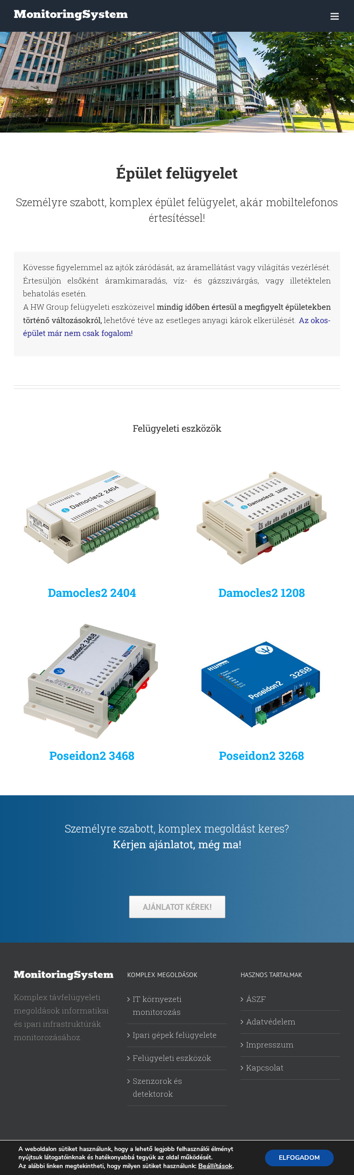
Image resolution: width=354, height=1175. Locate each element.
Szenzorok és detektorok (157, 1088)
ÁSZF (256, 999)
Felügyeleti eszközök (172, 1058)
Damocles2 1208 (261, 592)
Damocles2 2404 (92, 592)
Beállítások (215, 1166)
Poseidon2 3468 (92, 755)
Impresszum (270, 1044)
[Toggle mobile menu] (335, 16)
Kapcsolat (264, 1067)
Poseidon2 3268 (261, 755)
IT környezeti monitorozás (157, 1006)
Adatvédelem (270, 1021)
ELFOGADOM (299, 1157)
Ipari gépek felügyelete (175, 1035)
